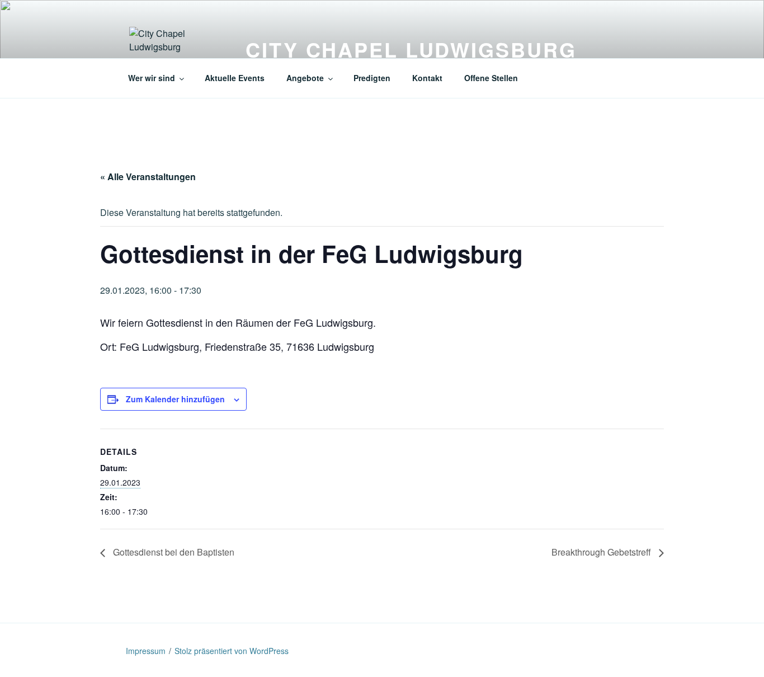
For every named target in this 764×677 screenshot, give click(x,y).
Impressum (146, 650)
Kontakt (427, 77)
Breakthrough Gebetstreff (602, 552)
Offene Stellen (491, 77)
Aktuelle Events (235, 77)
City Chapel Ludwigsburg (411, 49)
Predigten (371, 77)
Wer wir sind (151, 77)
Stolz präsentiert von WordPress (232, 650)
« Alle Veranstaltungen (148, 176)
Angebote (305, 77)
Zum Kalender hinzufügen (175, 399)
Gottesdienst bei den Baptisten (172, 552)
